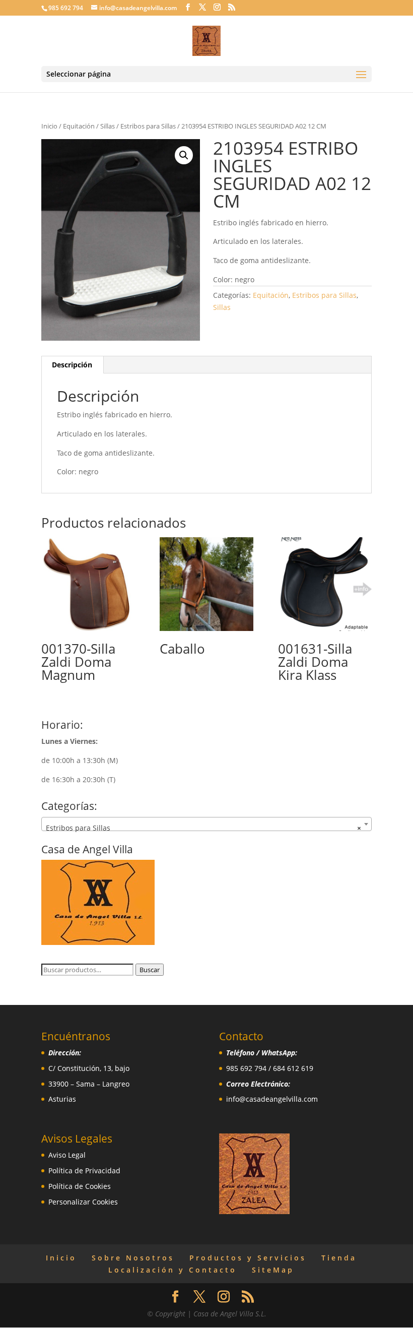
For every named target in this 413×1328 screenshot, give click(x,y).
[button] (184, 155)
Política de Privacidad (84, 1170)
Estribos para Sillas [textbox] (203, 828)
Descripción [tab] (72, 364)
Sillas (107, 126)
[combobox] (206, 824)
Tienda (339, 1257)
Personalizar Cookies (83, 1202)
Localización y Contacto (172, 1270)
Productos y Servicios (247, 1257)
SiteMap (273, 1270)
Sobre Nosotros (133, 1257)
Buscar (150, 969)
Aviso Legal (67, 1155)
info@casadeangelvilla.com (272, 1099)
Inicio (49, 126)
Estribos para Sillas (148, 126)
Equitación (79, 126)
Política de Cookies (79, 1186)
